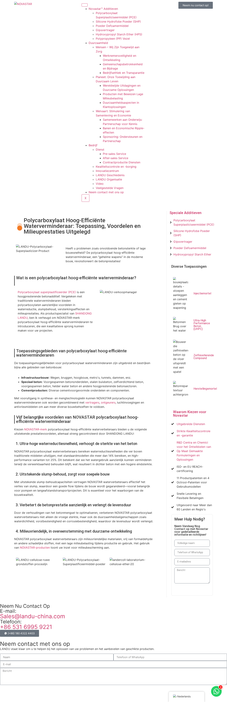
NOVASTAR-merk (35, 429)
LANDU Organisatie (109, 179)
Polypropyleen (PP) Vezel (113, 38)
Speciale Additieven (185, 213)
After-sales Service (115, 158)
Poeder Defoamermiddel (112, 26)
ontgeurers (108, 402)
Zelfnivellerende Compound (203, 357)
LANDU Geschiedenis (110, 175)
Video (100, 183)
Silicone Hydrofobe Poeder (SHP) (118, 21)
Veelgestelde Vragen (109, 188)
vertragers (92, 402)
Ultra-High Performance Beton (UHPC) (201, 325)
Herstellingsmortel (205, 388)
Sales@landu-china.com (32, 616)
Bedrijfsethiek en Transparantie (123, 72)
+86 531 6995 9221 (26, 626)
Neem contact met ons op (106, 192)
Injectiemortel (202, 293)
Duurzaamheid (98, 43)
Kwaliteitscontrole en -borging (116, 166)
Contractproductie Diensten (121, 162)
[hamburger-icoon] (85, 5)
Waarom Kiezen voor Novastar (189, 414)
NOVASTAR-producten (35, 547)
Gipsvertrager (105, 30)
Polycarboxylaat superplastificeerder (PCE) (47, 292)
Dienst (100, 149)
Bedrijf (93, 145)
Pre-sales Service (114, 154)
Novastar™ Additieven (103, 8)
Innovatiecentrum (107, 171)
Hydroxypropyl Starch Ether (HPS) (119, 34)
